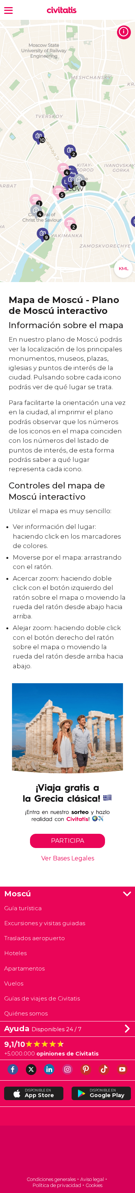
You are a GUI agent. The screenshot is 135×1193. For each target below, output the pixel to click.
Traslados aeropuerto (34, 938)
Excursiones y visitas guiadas (44, 923)
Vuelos (13, 983)
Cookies (94, 1185)
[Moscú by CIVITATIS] (63, 10)
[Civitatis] (67, 1151)
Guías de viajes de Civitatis (42, 998)
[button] (8, 10)
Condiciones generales (51, 1179)
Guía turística (23, 908)
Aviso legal (92, 1179)
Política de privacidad (57, 1185)
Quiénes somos (26, 1013)
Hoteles (15, 953)
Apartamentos (24, 968)
